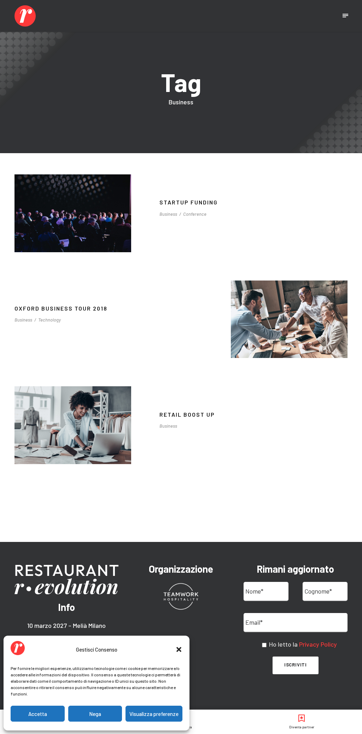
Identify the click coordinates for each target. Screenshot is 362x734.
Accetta (37, 714)
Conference (194, 214)
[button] (178, 649)
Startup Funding (188, 202)
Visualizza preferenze (154, 714)
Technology (49, 320)
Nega (95, 714)
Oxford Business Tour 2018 (60, 308)
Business (168, 214)
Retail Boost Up (187, 414)
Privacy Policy (318, 644)
